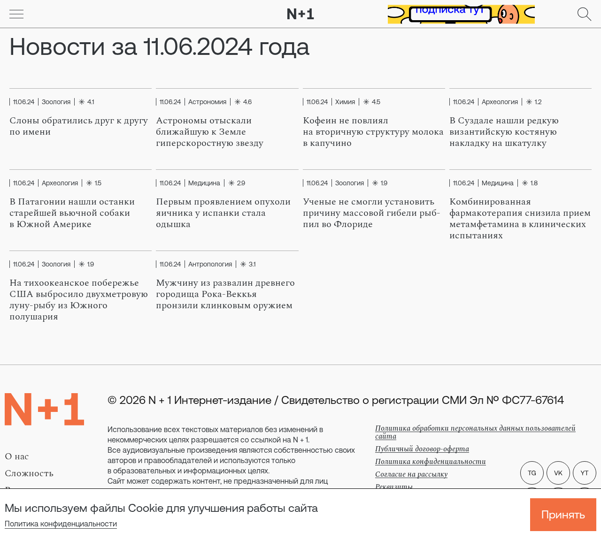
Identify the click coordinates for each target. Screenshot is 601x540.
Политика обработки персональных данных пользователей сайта (475, 432)
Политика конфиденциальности (61, 523)
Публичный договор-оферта (422, 449)
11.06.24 (23, 102)
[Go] (16, 14)
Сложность (29, 473)
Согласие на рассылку (411, 474)
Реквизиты (394, 487)
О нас (17, 456)
